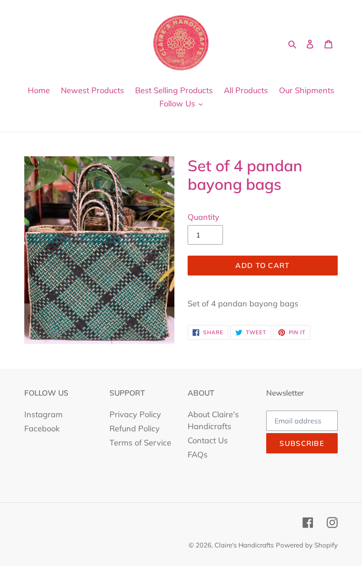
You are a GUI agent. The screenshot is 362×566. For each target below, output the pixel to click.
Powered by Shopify (307, 545)
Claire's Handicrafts (244, 545)
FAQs (197, 454)
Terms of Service (140, 443)
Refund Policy (134, 428)
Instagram (43, 414)
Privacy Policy (135, 414)
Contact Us (208, 440)
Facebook (42, 428)
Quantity (203, 217)
